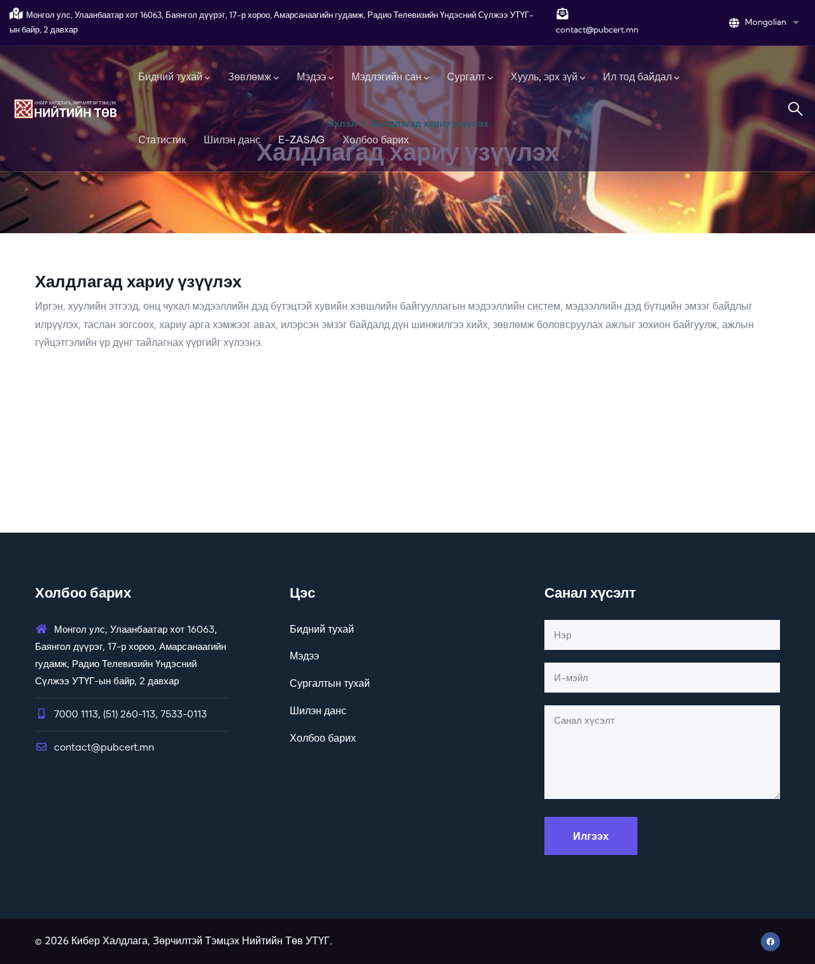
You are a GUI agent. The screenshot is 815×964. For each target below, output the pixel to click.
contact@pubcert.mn (104, 747)
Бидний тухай (322, 628)
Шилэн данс (318, 710)
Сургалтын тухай (330, 683)
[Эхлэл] (65, 108)
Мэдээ (304, 655)
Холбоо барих (323, 737)
